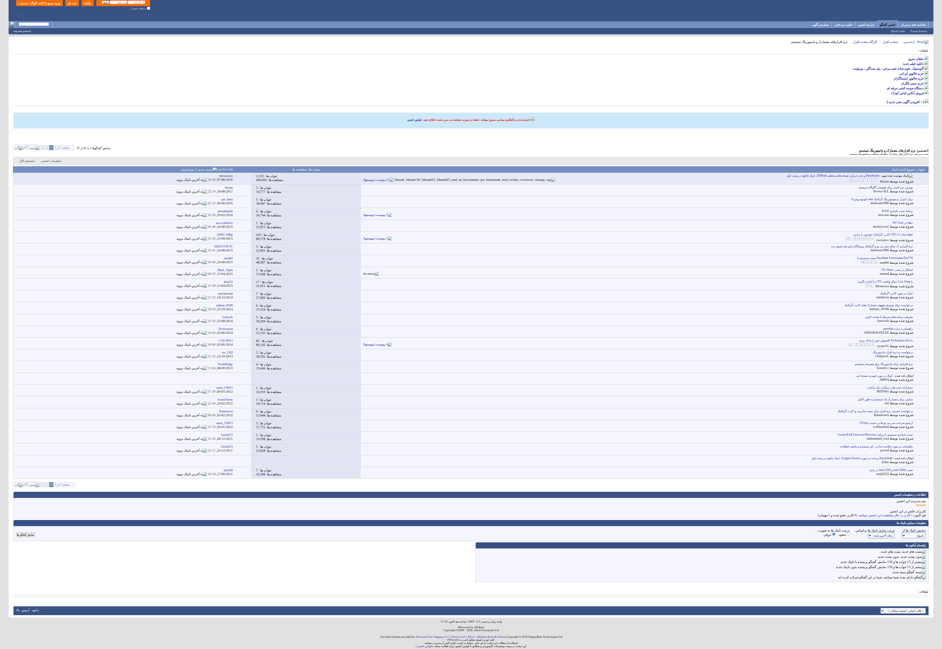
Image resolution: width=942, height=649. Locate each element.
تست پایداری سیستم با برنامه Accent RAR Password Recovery (875, 434)
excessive (882, 240)
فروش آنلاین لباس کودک (907, 93)
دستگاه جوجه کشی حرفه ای (905, 88)
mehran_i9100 (879, 309)
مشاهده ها (299, 169)
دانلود (35, 610)
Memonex (882, 286)
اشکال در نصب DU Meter (897, 270)
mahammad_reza (878, 438)
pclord (884, 450)
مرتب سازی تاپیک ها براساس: (875, 530)
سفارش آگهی (820, 24)
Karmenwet (881, 415)
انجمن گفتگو (887, 24)
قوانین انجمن (414, 119)
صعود (842, 534)
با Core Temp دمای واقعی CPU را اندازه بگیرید (885, 281)
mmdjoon (882, 297)
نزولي (828, 534)
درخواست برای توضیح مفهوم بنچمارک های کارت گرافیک (878, 305)
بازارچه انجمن (866, 24)
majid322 (882, 474)
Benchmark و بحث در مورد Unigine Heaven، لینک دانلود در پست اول (852, 458)
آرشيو (26, 610)
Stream (884, 181)
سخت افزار (890, 42)
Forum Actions (918, 31)
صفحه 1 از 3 (62, 147)
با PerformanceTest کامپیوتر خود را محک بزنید (886, 340)
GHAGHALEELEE (876, 332)
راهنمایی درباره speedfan (898, 328)
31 (258, 258)
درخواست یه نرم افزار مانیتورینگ (893, 352)
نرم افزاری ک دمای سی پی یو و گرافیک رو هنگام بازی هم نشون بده (872, 246)
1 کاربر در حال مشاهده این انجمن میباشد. (885, 515)
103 (258, 235)
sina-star (883, 215)
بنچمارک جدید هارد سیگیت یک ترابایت (890, 387)
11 (848, 238)
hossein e (883, 368)
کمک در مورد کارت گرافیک (896, 293)
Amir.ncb (883, 321)
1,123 (260, 176)
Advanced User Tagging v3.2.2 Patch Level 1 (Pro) (445, 636)
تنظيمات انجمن (51, 161)
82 (258, 341)
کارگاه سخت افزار (865, 42)
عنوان (921, 169)
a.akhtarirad (881, 426)
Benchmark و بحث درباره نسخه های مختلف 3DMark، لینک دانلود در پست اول (832, 175)
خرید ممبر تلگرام (912, 83)
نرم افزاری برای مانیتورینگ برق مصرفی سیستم (884, 364)
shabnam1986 (879, 203)
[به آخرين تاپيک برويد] (191, 180)
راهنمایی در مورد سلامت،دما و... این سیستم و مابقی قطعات (876, 446)
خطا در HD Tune (902, 222)
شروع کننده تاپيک (903, 169)
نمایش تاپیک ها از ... (913, 530)
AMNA (884, 379)
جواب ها (314, 169)
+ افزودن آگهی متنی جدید (905, 102)
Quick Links (898, 31)
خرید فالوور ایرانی (912, 73)
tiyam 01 (883, 346)
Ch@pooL (882, 356)
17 (258, 282)
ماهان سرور (916, 59)
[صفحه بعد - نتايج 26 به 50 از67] (34, 147)
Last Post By (225, 169)
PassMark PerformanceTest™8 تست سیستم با (885, 258)
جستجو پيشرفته (22, 30)
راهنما (87, 3)
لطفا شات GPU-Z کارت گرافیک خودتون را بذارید (883, 234)
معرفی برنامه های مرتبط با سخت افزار (889, 317)
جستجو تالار (27, 161)
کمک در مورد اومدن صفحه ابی (874, 375)
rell (887, 403)
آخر (25, 147)
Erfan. (885, 462)
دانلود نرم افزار (843, 24)
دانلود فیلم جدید (913, 63)
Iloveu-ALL (881, 191)
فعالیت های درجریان (913, 24)
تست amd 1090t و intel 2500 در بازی (891, 470)
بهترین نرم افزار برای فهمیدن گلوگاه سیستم (886, 187)
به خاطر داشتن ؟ (139, 8)
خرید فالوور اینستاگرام (909, 78)
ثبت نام (72, 3)
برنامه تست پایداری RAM (897, 211)
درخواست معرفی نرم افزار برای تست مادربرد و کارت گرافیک (875, 411)
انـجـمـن (909, 42)
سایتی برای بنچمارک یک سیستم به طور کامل (885, 399)
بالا (18, 610)
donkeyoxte (881, 226)
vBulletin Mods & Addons (491, 636)
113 (851, 180)
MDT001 (883, 391)
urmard (884, 273)
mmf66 (884, 262)
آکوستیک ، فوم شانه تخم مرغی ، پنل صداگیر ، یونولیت (888, 68)
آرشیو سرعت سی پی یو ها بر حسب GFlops (886, 423)
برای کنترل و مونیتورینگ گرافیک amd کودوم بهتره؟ (882, 199)
